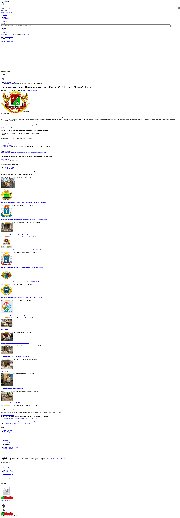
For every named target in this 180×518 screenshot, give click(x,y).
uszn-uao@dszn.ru (8, 145)
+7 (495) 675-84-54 (5, 162)
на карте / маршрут (6, 151)
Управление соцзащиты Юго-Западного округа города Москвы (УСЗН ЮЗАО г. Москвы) (23, 234)
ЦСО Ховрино (4, 329)
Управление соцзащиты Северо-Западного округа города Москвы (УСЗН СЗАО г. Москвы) (24, 219)
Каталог (5, 17)
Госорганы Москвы (8, 81)
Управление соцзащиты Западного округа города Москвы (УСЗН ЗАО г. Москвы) (21, 297)
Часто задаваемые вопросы (9, 450)
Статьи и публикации (8, 432)
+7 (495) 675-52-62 (5, 160)
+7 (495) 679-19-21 (5, 159)
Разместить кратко (7, 456)
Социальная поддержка (9, 82)
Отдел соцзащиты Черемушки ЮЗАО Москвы (12, 402)
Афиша (5, 21)
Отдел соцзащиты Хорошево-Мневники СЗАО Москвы (15, 343)
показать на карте (5, 152)
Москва (5, 15)
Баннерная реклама (8, 448)
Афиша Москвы (7, 431)
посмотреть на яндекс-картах (16, 152)
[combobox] (90, 8)
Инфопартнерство (7, 442)
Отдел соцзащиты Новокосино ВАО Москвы (12, 371)
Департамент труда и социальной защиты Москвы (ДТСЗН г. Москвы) (21, 418)
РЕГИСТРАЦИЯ (9, 37)
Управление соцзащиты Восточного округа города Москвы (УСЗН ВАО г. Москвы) (22, 281)
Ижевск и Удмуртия (8, 471)
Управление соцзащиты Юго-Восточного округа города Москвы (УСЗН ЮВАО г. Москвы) (24, 202)
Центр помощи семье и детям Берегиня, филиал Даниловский (19, 424)
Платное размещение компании (11, 447)
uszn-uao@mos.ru (8, 143)
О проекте (5, 440)
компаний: (10, 34)
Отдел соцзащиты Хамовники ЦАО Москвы (12, 388)
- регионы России (7, 67)
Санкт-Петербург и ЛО (8, 472)
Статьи (5, 20)
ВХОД (2, 37)
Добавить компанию (8, 454)
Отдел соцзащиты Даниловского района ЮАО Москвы (17, 423)
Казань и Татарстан (8, 470)
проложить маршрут (42, 152)
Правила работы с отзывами (13, 480)
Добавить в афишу (7, 457)
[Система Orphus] (7, 76)
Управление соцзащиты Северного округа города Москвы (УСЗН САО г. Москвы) (22, 267)
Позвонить (4, 154)
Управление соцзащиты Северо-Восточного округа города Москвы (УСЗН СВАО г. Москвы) (24, 315)
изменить (5, 10)
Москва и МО (6, 467)
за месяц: (25, 34)
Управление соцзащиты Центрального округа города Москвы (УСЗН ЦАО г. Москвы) (22, 249)
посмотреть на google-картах (30, 152)
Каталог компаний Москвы (10, 430)
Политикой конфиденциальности (57, 458)
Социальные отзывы (7, 415)
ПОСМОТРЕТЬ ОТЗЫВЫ (30, 90)
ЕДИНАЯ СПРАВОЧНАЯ (7, 12)
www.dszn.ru (6, 146)
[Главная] (3, 78)
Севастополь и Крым (8, 474)
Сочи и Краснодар (7, 469)
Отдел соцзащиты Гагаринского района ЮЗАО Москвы (15, 356)
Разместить (6, 18)
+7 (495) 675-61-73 (5, 127)
